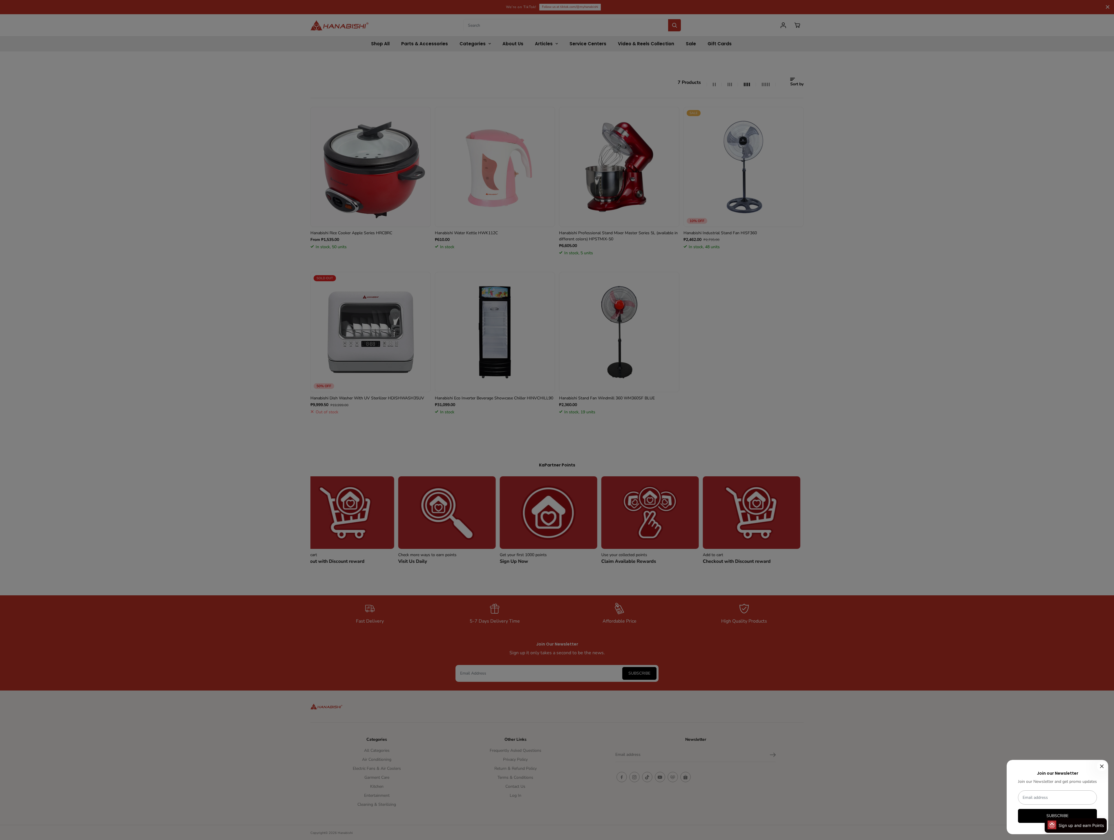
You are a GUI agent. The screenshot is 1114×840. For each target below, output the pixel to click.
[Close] (1101, 766)
